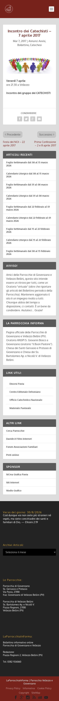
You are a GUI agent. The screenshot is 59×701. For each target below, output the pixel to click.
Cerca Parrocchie (15, 430)
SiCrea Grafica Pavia (17, 474)
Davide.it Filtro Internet (19, 438)
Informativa (29, 688)
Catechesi (36, 45)
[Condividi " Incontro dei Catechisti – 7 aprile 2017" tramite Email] (39, 119)
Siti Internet (12, 482)
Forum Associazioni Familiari (22, 446)
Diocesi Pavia (17, 383)
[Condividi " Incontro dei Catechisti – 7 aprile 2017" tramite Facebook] (19, 119)
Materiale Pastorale (20, 408)
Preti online (12, 454)
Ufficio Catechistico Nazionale (26, 399)
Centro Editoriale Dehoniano (25, 391)
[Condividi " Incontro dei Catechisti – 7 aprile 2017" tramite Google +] (33, 119)
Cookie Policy (44, 688)
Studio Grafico (13, 490)
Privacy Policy (13, 688)
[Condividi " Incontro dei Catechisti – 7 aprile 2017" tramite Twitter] (26, 119)
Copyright (24, 692)
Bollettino (23, 45)
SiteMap (35, 692)
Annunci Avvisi (37, 41)
